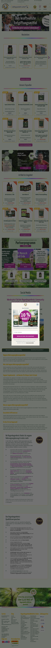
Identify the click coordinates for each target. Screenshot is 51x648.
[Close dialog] (37, 304)
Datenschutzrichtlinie (30, 342)
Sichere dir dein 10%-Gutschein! (25, 336)
